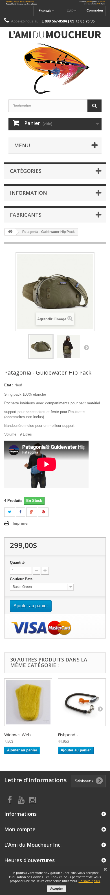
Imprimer (21, 523)
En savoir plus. (89, 881)
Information (28, 192)
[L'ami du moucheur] (55, 62)
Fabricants (25, 214)
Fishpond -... (69, 734)
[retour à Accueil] (10, 231)
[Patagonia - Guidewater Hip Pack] (40, 346)
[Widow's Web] (28, 702)
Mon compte (20, 829)
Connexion (95, 10)
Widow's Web (17, 734)
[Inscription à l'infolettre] (55, 3)
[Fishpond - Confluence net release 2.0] (82, 702)
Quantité (17, 562)
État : (8, 385)
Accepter (56, 889)
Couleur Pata (22, 579)
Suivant (86, 347)
